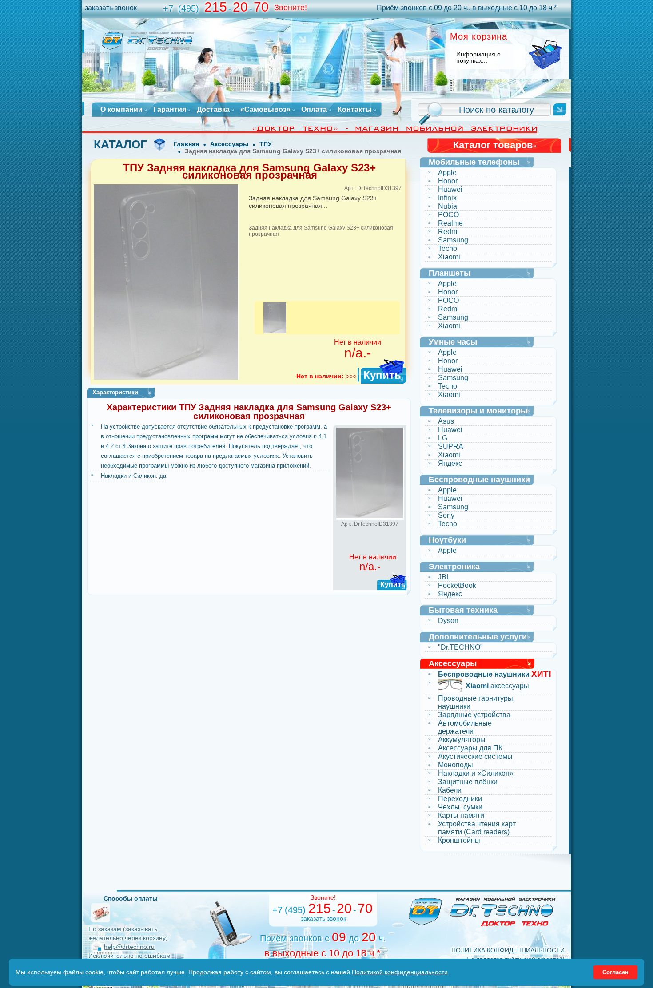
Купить (382, 375)
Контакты (355, 109)
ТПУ (265, 143)
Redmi (448, 231)
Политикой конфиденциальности (400, 972)
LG (442, 438)
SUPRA (450, 446)
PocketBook (457, 585)
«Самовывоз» (265, 109)
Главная (186, 143)
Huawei (450, 189)
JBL (444, 577)
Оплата (314, 109)
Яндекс (450, 463)
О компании (121, 109)
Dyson (448, 620)
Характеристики (115, 392)
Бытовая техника (463, 610)
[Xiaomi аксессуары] (450, 686)
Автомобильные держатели (465, 727)
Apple (447, 172)
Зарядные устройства (474, 714)
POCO (448, 214)
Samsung (453, 240)
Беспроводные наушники (479, 479)
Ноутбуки (447, 540)
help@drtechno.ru (129, 946)
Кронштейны (459, 840)
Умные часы (453, 341)
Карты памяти (461, 815)
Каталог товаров (493, 145)
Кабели (450, 790)
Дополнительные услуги (478, 636)
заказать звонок (111, 8)
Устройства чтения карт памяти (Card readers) (477, 828)
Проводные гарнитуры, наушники (476, 702)
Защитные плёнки (468, 782)
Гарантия (169, 109)
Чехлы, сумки (460, 807)
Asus (446, 421)
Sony (446, 515)
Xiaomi (449, 257)
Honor (448, 181)
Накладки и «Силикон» (476, 773)
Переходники (460, 798)
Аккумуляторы (462, 739)
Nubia (447, 206)
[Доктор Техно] (482, 911)
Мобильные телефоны (474, 162)
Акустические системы (475, 756)
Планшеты (449, 273)
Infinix (447, 198)
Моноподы (455, 765)
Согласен (615, 972)
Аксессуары (229, 143)
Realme (450, 223)
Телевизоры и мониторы (478, 410)
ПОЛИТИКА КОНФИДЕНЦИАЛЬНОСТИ (508, 950)
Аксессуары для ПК (470, 748)
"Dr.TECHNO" (460, 647)
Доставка (213, 109)
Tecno (447, 248)
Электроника (454, 566)
